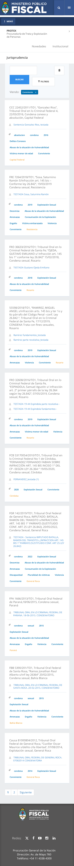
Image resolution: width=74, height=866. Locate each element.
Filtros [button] (44, 81)
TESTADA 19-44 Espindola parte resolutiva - (36, 404)
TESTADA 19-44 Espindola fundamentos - (35, 408)
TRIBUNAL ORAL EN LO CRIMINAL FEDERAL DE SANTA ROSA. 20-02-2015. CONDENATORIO (37, 686)
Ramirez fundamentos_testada (29, 335)
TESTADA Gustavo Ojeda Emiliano (31, 267)
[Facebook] (33, 838)
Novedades (39, 46)
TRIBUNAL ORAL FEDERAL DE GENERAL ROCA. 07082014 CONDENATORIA (37, 759)
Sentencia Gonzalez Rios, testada (30, 124)
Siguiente (26, 792)
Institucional (60, 46)
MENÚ (10, 21)
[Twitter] (27, 838)
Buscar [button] (19, 79)
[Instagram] (46, 838)
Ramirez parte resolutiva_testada (30, 339)
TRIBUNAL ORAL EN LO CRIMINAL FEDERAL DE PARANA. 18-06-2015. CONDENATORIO (37, 614)
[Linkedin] (54, 838)
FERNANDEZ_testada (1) (26, 479)
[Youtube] (40, 838)
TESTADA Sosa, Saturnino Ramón (31, 194)
